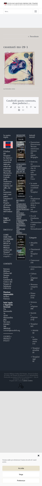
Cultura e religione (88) (34, 277)
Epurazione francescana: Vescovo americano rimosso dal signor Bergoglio (34, 149)
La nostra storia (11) (34, 340)
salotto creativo (28, 380)
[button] (38, 455)
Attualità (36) (34, 244)
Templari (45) (34, 325)
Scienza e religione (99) (34, 305)
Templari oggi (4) (34, 359)
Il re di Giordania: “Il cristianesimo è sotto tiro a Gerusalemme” (34, 222)
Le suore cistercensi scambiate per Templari (34, 187)
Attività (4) (34, 331)
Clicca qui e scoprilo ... (7, 255)
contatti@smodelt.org (11, 330)
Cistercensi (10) (34, 261)
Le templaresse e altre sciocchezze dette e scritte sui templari (34, 204)
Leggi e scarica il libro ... (6, 220)
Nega (21, 474)
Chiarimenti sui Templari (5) (34, 252)
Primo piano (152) (33, 295)
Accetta (21, 468)
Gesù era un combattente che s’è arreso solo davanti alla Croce (34, 170)
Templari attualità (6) (34, 350)
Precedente (34, 36)
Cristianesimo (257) (34, 268)
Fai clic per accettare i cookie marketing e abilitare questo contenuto (21, 149)
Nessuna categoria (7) (34, 286)
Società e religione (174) (34, 316)
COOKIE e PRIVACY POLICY (7, 338)
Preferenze (21, 481)
